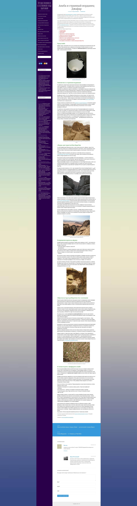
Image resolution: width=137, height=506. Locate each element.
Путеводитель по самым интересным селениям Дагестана (44, 124)
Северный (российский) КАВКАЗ (43, 20)
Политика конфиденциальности (42, 51)
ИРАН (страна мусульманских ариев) (43, 31)
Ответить (65, 450)
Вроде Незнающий (42, 108)
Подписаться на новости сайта (42, 14)
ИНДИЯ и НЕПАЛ (40, 33)
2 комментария (82, 11)
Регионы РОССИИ (40, 18)
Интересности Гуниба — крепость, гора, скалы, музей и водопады (45, 170)
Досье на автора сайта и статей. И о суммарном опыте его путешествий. (44, 118)
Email (58, 486)
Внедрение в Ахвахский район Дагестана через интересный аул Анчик (44, 85)
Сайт (58, 490)
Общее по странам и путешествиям (43, 40)
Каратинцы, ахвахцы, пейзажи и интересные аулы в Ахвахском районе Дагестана (44, 81)
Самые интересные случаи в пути (43, 38)
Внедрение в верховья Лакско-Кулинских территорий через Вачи (44, 127)
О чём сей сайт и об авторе (42, 16)
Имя (58, 482)
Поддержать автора (41, 53)
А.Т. (79, 503)
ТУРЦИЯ (39, 27)
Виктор (65, 445)
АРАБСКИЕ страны (40, 29)
